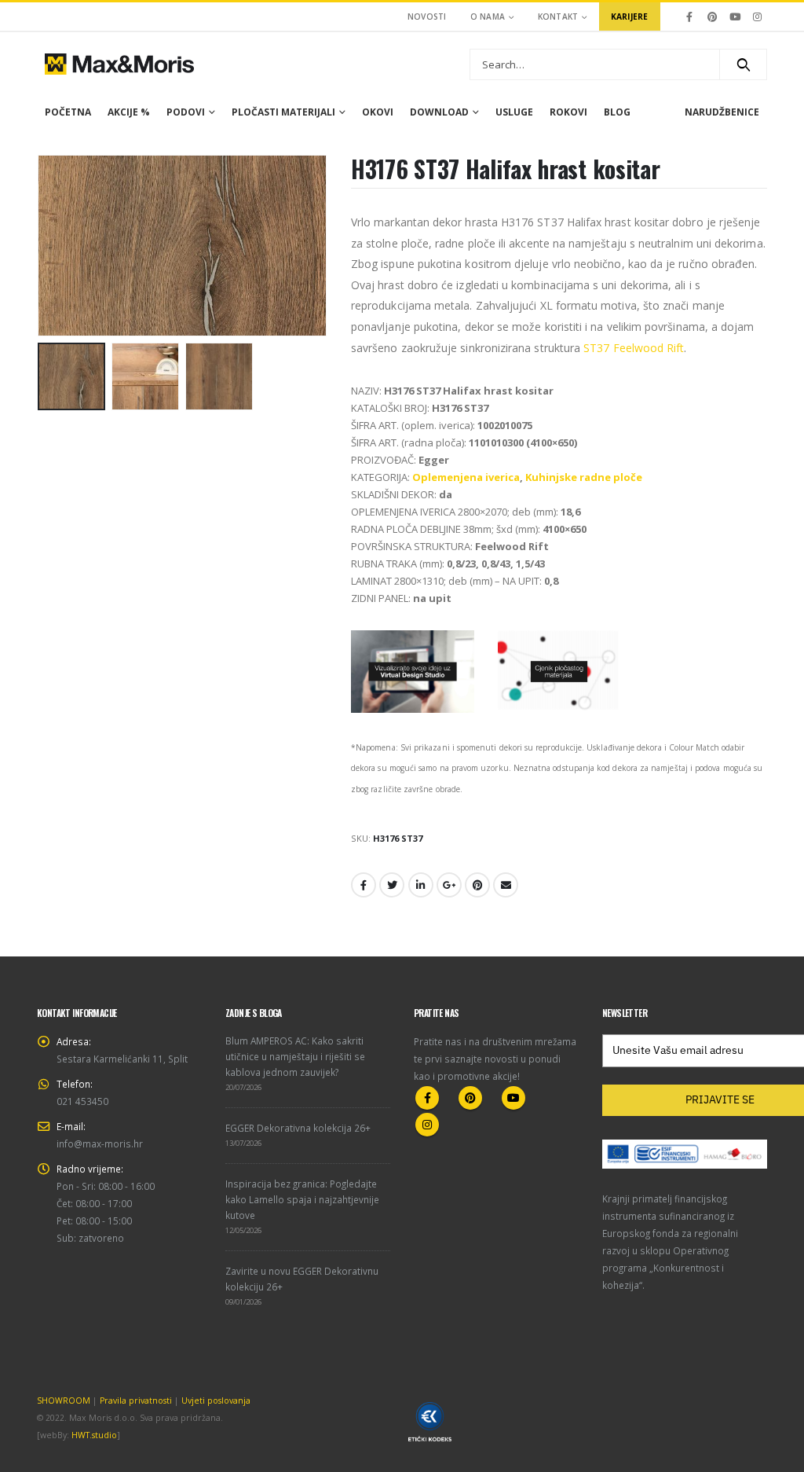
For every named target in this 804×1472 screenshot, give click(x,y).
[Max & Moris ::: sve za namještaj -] (119, 64)
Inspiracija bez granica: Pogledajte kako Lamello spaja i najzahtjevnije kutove (302, 1199)
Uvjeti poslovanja (215, 1400)
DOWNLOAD (439, 112)
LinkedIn (420, 885)
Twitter (391, 885)
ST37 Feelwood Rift (633, 347)
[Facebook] (690, 16)
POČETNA (68, 112)
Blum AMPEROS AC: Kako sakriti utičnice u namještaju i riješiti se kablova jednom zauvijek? (295, 1056)
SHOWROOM (63, 1400)
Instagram (427, 1124)
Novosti (427, 16)
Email (505, 885)
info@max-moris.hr (100, 1143)
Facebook (363, 885)
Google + (449, 885)
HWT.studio (94, 1435)
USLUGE (514, 112)
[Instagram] (757, 16)
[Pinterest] (712, 16)
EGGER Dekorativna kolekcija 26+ (298, 1127)
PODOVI (185, 112)
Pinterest (477, 885)
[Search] (743, 64)
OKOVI (377, 112)
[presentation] (41, 245)
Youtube (513, 1098)
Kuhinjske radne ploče (583, 477)
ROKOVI (568, 112)
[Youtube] (735, 16)
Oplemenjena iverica (466, 477)
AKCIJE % (129, 112)
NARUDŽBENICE (722, 112)
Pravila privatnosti (136, 1400)
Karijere (630, 16)
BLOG (617, 112)
